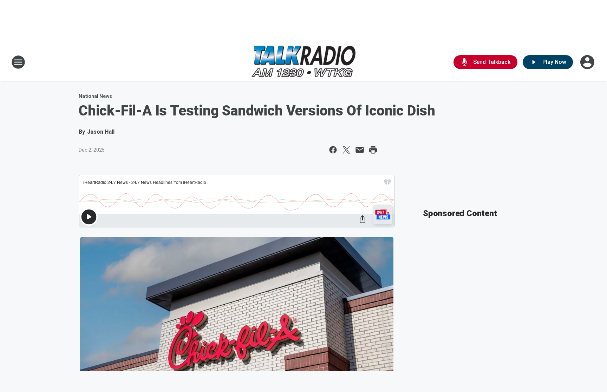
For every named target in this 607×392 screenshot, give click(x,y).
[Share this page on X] (346, 150)
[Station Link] (303, 62)
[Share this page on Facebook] (333, 150)
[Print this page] (373, 150)
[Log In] (588, 62)
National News (95, 96)
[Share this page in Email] (360, 150)
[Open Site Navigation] (18, 62)
